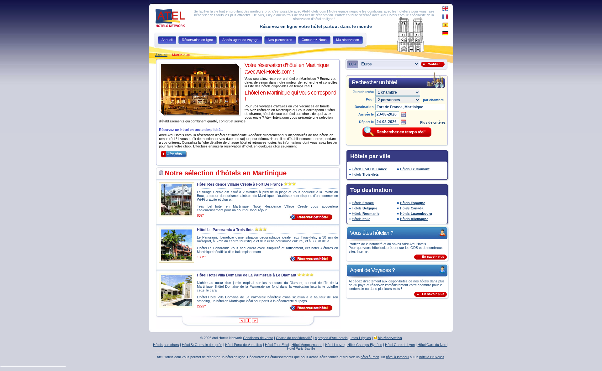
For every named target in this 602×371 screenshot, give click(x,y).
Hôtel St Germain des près (202, 345)
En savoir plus (433, 256)
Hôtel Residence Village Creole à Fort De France (240, 184)
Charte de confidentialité (294, 338)
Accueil (161, 55)
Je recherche (363, 92)
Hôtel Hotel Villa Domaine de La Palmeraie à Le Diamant (246, 275)
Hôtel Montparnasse (307, 345)
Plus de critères (433, 122)
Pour (370, 99)
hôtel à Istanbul (397, 357)
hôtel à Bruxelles (431, 357)
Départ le (366, 122)
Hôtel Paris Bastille (301, 348)
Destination (364, 107)
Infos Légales (361, 338)
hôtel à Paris (370, 357)
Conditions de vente (258, 338)
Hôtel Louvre (335, 345)
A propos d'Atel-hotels (331, 338)
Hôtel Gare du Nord (432, 345)
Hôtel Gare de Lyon (400, 345)
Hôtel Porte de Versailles (243, 345)
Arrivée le (366, 114)
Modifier (433, 64)
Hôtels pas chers (166, 345)
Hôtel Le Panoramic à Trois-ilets (225, 230)
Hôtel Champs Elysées (364, 345)
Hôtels (369, 169)
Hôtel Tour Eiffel (277, 345)
